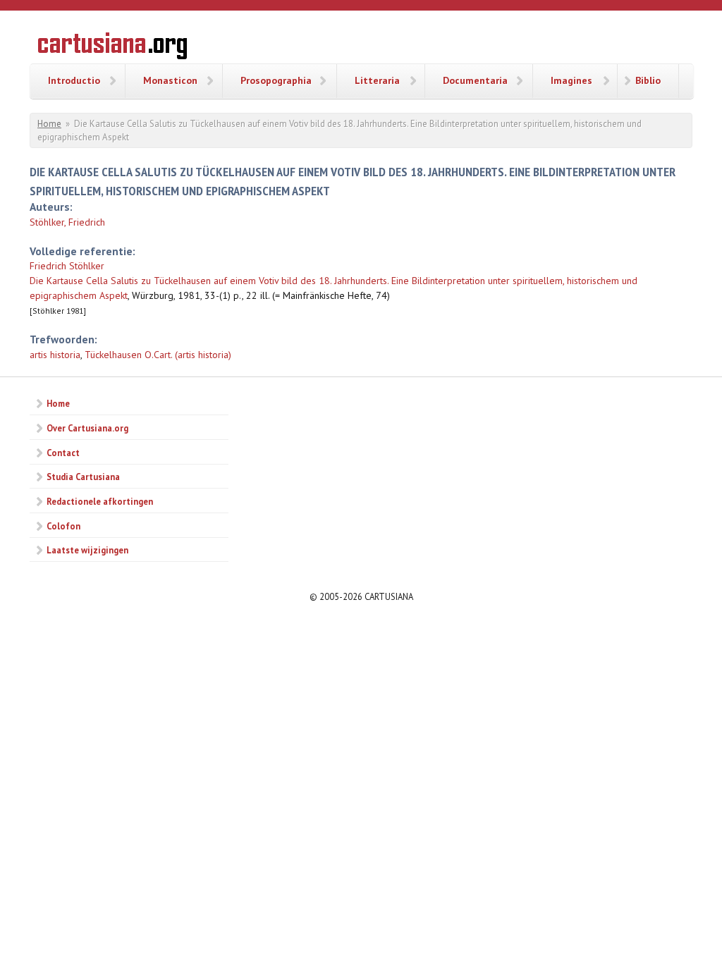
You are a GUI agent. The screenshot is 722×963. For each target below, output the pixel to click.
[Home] (112, 47)
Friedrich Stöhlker (67, 265)
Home (49, 124)
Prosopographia (276, 80)
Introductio (74, 80)
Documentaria (475, 80)
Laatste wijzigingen (87, 550)
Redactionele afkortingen (100, 501)
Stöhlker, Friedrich (67, 222)
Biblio (648, 80)
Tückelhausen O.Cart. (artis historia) (158, 354)
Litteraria (377, 80)
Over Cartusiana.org (87, 428)
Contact (63, 452)
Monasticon (170, 80)
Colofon (63, 526)
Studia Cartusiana (83, 476)
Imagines (571, 80)
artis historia (55, 354)
